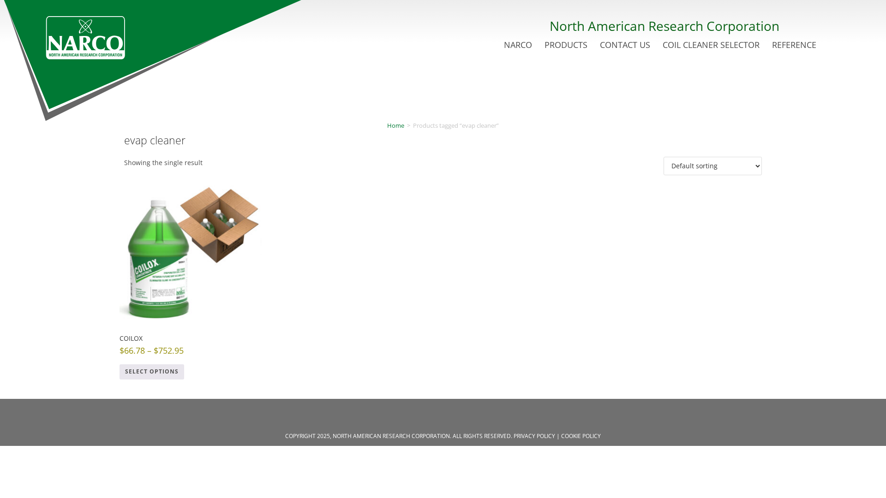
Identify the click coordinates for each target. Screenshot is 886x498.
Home (395, 125)
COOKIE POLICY (581, 436)
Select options (152, 371)
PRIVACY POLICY (534, 436)
